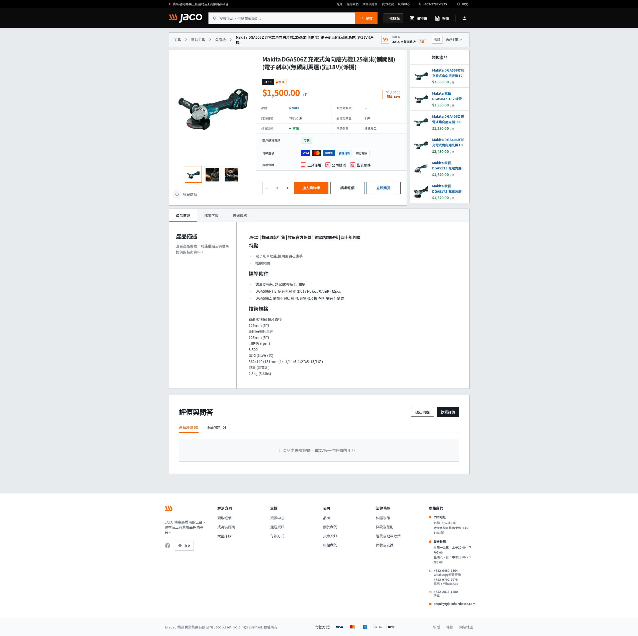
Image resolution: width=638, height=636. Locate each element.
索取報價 (224, 517)
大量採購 (224, 535)
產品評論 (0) (189, 427)
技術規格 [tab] (240, 215)
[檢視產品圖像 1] (193, 174)
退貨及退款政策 (388, 535)
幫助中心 (404, 4)
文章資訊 (330, 535)
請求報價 (347, 187)
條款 (449, 626)
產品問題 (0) (216, 427)
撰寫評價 (448, 411)
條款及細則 (385, 526)
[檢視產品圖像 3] (231, 174)
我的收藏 (388, 4)
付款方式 (277, 535)
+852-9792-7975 (446, 582)
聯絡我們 (352, 4)
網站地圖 (466, 626)
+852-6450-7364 (447, 572)
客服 (437, 39)
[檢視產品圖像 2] (212, 174)
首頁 (339, 4)
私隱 (436, 626)
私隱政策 (383, 517)
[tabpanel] (319, 305)
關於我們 (330, 526)
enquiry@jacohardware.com (455, 604)
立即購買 (383, 187)
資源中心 (277, 517)
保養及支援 (385, 544)
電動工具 (198, 39)
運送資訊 (277, 526)
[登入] (465, 18)
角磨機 (220, 39)
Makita (294, 108)
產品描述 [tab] (183, 215)
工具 (177, 39)
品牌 (326, 517)
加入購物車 (311, 187)
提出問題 (422, 411)
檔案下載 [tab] (211, 215)
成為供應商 (370, 4)
